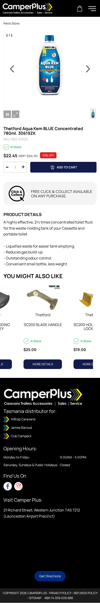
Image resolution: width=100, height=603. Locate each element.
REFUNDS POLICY (85, 593)
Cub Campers (20, 436)
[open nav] (92, 8)
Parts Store (11, 23)
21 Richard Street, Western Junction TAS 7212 (41, 510)
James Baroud (21, 427)
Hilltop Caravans (22, 419)
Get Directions (50, 576)
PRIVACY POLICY (60, 593)
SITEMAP (35, 598)
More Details (21, 364)
